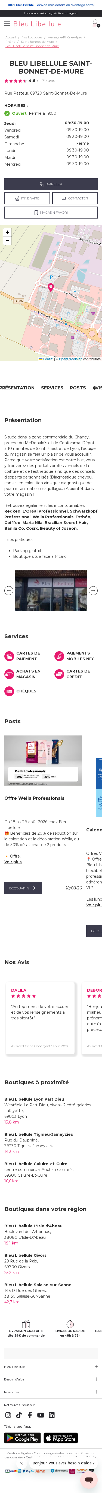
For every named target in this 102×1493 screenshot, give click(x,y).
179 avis (47, 80)
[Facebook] (30, 1418)
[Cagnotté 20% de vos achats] (51, 5)
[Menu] (7, 24)
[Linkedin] (52, 1418)
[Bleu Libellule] (49, 24)
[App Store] (61, 1442)
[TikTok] (19, 1418)
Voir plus (13, 861)
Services (52, 387)
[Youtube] (41, 1418)
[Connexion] (96, 23)
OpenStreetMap (70, 358)
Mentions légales (19, 1453)
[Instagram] (8, 1418)
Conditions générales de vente (55, 1453)
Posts (78, 387)
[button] (51, 287)
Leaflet (47, 358)
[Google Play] (22, 1442)
